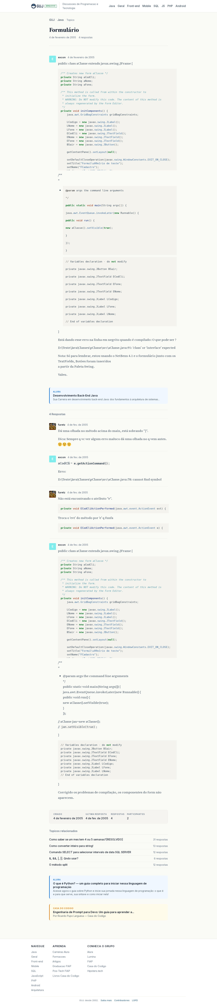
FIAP (90, 961)
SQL (156, 6)
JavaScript (37, 975)
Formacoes (59, 956)
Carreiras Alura (61, 952)
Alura (90, 952)
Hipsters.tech (95, 970)
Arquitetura (37, 990)
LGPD (135, 1000)
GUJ (52, 20)
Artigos (57, 961)
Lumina (91, 956)
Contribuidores (122, 1000)
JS (163, 6)
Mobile (146, 6)
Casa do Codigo (96, 966)
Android (180, 6)
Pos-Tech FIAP (61, 970)
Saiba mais (106, 1000)
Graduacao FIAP (62, 966)
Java (112, 6)
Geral (121, 6)
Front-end (37, 961)
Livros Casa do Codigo (66, 975)
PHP (170, 6)
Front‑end (133, 6)
